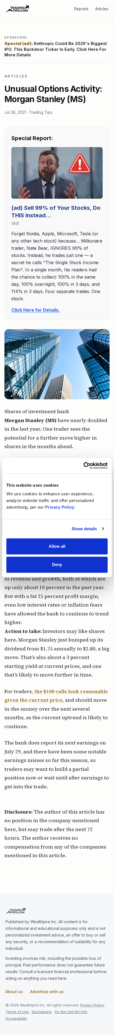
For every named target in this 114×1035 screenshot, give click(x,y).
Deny (57, 564)
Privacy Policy (92, 1005)
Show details (84, 528)
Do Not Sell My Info (71, 1011)
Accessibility (16, 1018)
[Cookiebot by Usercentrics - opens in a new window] (83, 465)
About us (14, 991)
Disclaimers (42, 1011)
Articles (101, 8)
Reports (81, 8)
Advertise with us (47, 991)
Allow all (57, 546)
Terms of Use (17, 1011)
